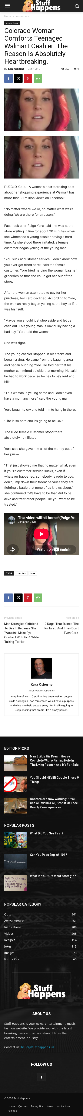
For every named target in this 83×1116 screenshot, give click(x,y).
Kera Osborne (16, 68)
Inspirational (23, 16)
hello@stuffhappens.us (37, 1047)
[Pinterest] (28, 78)
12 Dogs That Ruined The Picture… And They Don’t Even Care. (61, 628)
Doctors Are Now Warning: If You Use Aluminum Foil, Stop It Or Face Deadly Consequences (54, 803)
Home (7, 16)
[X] (18, 78)
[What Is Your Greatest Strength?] (15, 883)
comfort (21, 573)
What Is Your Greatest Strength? (53, 876)
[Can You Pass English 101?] (15, 861)
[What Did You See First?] (15, 840)
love (32, 573)
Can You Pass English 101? (48, 854)
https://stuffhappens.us (42, 690)
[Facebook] (8, 78)
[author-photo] (41, 678)
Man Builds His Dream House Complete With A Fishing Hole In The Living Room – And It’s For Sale (54, 760)
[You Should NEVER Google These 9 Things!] (15, 784)
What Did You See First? (46, 833)
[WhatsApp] (38, 78)
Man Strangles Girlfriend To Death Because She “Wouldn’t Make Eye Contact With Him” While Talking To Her (21, 633)
